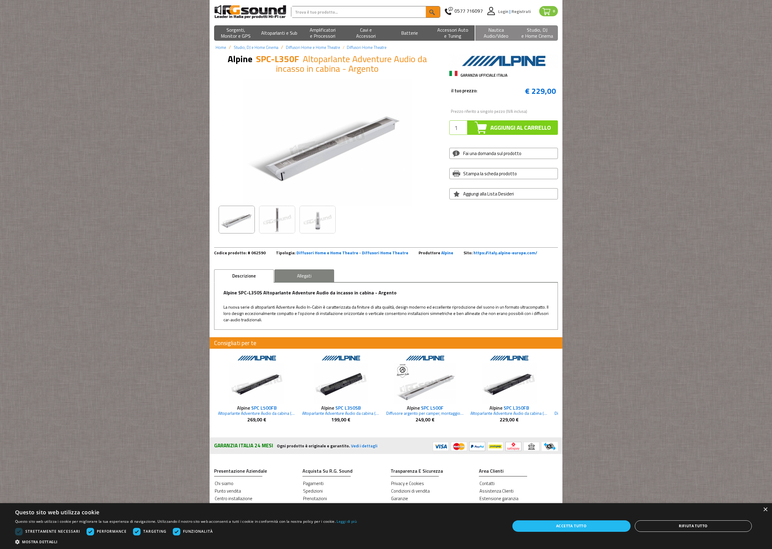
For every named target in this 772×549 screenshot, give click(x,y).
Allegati (304, 275)
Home (221, 47)
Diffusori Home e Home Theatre (313, 47)
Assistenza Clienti (496, 490)
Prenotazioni (315, 498)
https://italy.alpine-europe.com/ (505, 252)
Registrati (521, 11)
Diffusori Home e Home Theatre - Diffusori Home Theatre (352, 252)
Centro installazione (233, 498)
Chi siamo (224, 483)
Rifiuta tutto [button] (693, 525)
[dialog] (386, 526)
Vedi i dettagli (364, 446)
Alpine (447, 252)
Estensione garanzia (498, 498)
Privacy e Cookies (407, 483)
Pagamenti (313, 483)
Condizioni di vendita (410, 490)
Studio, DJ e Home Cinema (256, 47)
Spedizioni (313, 490)
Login (503, 11)
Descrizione (244, 275)
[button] (236, 33)
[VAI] (433, 11)
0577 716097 (468, 11)
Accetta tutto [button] (571, 525)
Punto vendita (228, 490)
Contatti (487, 483)
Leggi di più (347, 521)
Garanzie (399, 498)
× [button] (765, 509)
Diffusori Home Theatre (367, 47)
